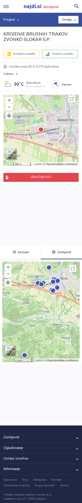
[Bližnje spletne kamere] (55, 84)
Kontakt (57, 480)
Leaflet (37, 164)
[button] (9, 115)
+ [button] (9, 100)
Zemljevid (64, 252)
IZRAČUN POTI (41, 177)
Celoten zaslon (71, 98)
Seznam (23, 252)
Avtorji (64, 485)
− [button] (9, 107)
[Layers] (11, 154)
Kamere (66, 84)
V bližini (8, 74)
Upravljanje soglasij (16, 485)
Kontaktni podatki (24, 54)
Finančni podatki (62, 54)
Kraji (25, 480)
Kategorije (39, 480)
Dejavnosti (10, 480)
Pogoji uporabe (45, 485)
